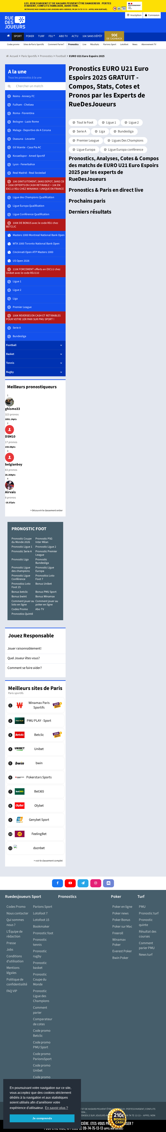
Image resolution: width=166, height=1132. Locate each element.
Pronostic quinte (146, 922)
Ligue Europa (85, 149)
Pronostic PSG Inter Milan (43, 540)
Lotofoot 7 (40, 913)
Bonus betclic (20, 592)
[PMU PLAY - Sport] (35, 720)
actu (75, 36)
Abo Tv (63, 36)
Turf (41, 36)
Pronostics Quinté (22, 614)
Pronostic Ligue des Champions (41, 996)
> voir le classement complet (48, 860)
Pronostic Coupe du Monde (40, 979)
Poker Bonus (121, 919)
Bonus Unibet (43, 584)
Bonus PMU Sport (45, 592)
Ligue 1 (110, 122)
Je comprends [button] (42, 1118)
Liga (101, 131)
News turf (145, 954)
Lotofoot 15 (41, 919)
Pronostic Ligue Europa (44, 569)
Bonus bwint (19, 597)
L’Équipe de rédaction (14, 934)
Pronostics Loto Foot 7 (44, 577)
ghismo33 (12, 408)
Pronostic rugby (40, 954)
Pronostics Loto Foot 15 (21, 585)
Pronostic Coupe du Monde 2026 (22, 540)
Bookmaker (41, 926)
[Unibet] (35, 749)
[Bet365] (35, 791)
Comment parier (40, 1010)
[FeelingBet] (35, 834)
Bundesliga (125, 131)
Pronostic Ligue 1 (22, 547)
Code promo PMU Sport (41, 1045)
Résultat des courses (147, 934)
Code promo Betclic (41, 1033)
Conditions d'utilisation (14, 959)
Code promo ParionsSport (42, 1056)
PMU (142, 906)
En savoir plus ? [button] (56, 1108)
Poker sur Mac (122, 926)
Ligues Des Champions (127, 140)
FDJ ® (52, 36)
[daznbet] (35, 848)
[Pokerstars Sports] (35, 777)
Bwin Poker (120, 957)
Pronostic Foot (29, 529)
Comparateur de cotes (42, 1022)
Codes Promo (20, 609)
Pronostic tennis (40, 942)
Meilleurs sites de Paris (35, 688)
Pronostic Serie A (22, 551)
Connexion (154, 15)
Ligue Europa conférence (125, 149)
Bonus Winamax (45, 597)
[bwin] (35, 763)
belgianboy (13, 464)
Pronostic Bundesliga (42, 561)
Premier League (87, 140)
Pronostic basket (40, 965)
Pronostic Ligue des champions (21, 569)
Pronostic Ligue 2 (45, 547)
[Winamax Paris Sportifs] (35, 705)
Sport (18, 36)
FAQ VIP (11, 991)
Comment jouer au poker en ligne (46, 603)
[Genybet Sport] (35, 820)
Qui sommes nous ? (15, 922)
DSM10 (10, 436)
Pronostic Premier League (46, 553)
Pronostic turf (149, 913)
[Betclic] (35, 735)
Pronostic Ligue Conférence (21, 577)
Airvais (10, 492)
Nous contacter (17, 913)
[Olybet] (35, 805)
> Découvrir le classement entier (46, 510)
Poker (30, 36)
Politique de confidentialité (16, 982)
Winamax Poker (119, 942)
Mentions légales (12, 970)
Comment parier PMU (147, 946)
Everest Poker (122, 951)
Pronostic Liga (20, 560)
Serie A (81, 131)
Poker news (120, 913)
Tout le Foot (84, 122)
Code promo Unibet (41, 1068)
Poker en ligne (122, 906)
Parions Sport (42, 906)
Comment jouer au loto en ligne (23, 603)
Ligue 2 (133, 122)
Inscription (136, 15)
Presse (11, 943)
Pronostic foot (43, 933)
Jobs (9, 949)
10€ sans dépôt (92, 36)
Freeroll (117, 933)
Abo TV (39, 609)
